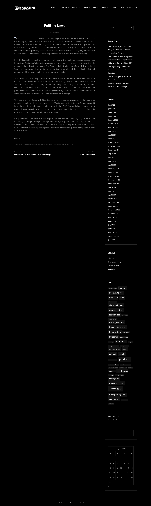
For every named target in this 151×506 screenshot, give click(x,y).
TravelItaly (115, 389)
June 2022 (112, 229)
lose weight (111, 342)
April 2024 (112, 165)
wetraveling (112, 419)
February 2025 (113, 139)
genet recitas (125, 315)
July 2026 (111, 105)
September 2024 (114, 150)
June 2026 (112, 109)
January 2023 (113, 206)
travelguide (114, 378)
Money (86, 7)
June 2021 (112, 240)
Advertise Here (113, 266)
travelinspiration (116, 383)
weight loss (111, 403)
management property (114, 346)
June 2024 (112, 161)
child (122, 297)
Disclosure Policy (114, 262)
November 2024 (114, 146)
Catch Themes (89, 502)
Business (53, 7)
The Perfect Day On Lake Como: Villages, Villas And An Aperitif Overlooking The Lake (120, 50)
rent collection (112, 371)
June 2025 (112, 131)
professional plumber (114, 364)
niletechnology (113, 416)
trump (72, 144)
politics (48, 144)
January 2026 (113, 120)
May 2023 (111, 191)
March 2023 (112, 199)
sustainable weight (119, 375)
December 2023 (114, 176)
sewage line (111, 375)
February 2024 (113, 169)
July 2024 (111, 157)
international (36, 144)
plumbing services (113, 360)
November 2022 (114, 214)
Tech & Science (126, 7)
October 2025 (113, 127)
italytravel (121, 327)
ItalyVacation (115, 332)
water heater (124, 399)
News (95, 7)
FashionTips (114, 314)
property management (125, 364)
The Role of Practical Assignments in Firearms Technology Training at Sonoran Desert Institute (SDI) (120, 60)
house (112, 327)
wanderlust (114, 399)
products (124, 359)
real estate (130, 367)
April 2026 (112, 112)
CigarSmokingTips (113, 302)
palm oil (112, 354)
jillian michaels (126, 332)
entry (17, 144)
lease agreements (124, 337)
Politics (18, 138)
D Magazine (70, 502)
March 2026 (112, 116)
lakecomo (113, 337)
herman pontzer (112, 319)
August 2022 (112, 221)
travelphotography (117, 394)
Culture (64, 7)
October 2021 (113, 232)
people (122, 354)
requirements (66, 144)
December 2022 (114, 210)
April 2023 (112, 195)
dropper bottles (116, 310)
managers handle (124, 346)
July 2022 (111, 225)
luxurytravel (121, 341)
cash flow (113, 297)
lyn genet (131, 342)
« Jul (109, 486)
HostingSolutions (117, 322)
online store (114, 349)
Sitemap (111, 258)
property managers (113, 367)
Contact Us (112, 269)
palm (124, 349)
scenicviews (122, 371)
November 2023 (114, 180)
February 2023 (113, 202)
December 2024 (114, 142)
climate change (116, 305)
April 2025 (112, 135)
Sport (114, 7)
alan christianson (113, 288)
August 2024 (112, 154)
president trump (56, 144)
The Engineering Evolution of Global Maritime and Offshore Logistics (119, 70)
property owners (123, 367)
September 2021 (114, 236)
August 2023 (112, 187)
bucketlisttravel (116, 293)
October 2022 (113, 217)
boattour (122, 288)
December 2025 (114, 124)
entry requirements (26, 144)
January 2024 (113, 172)
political (43, 144)
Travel (104, 7)
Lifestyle (75, 7)
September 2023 (114, 184)
